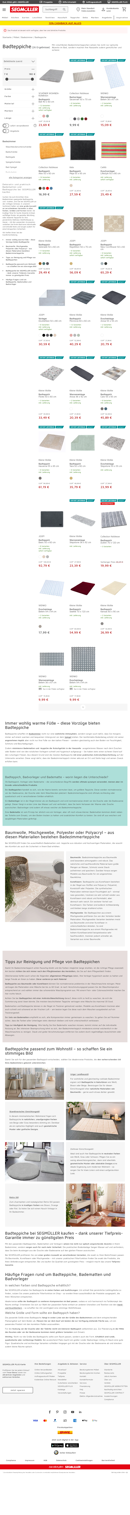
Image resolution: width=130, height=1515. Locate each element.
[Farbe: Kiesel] (102, 263)
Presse (82, 1393)
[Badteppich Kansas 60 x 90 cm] (114, 588)
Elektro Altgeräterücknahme (91, 1396)
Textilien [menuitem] (50, 17)
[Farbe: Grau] (43, 188)
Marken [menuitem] (95, 17)
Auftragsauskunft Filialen (45, 1376)
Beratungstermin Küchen (90, 1373)
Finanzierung (85, 1386)
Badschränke (11, 152)
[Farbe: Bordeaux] (85, 118)
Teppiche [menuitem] (75, 17)
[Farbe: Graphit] (105, 263)
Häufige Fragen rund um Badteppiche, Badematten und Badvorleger (18, 281)
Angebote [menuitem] (107, 17)
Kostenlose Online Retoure (45, 1379)
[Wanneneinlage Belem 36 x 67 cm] (52, 659)
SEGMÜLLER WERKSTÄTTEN (115, 1386)
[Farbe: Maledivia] (78, 335)
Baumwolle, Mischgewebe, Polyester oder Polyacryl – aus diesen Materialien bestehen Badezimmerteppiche (19, 249)
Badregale (10, 157)
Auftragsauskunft (93, 2)
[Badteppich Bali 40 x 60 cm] (52, 74)
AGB (45, 1460)
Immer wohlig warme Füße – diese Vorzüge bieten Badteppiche (20, 241)
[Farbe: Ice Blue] (43, 263)
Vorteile (107, 1383)
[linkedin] (80, 1412)
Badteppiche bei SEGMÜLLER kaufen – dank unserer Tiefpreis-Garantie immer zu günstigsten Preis (21, 273)
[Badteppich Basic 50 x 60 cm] (52, 516)
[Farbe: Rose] (43, 116)
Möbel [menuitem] (5, 17)
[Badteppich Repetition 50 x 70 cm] (83, 222)
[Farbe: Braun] (40, 188)
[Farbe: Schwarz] (43, 335)
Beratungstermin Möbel (89, 1370)
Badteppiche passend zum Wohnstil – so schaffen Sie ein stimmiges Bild (21, 265)
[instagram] (65, 1412)
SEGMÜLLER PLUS (119, 2)
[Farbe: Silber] (78, 118)
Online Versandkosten (43, 1370)
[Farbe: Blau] (51, 188)
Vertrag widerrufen (118, 1472)
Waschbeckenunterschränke (18, 147)
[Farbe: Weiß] (40, 116)
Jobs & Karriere (110, 1376)
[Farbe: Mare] (105, 408)
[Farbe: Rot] (47, 188)
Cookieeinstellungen (84, 1460)
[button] (35, 125)
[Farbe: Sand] (71, 185)
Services (83, 1383)
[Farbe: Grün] (82, 118)
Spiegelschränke (13, 162)
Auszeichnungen (110, 1396)
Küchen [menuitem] (15, 17)
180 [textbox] (31, 74)
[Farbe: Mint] (47, 116)
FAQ (81, 1389)
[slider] (7, 79)
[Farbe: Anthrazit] (74, 118)
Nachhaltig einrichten (113, 1389)
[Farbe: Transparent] (40, 626)
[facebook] (49, 1412)
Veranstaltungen (64, 1393)
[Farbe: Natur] (71, 263)
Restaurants (109, 1373)
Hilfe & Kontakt (69, 2)
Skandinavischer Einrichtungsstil (24, 1111)
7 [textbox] (4, 74)
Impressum (29, 1460)
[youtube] (72, 1412)
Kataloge (61, 1389)
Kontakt (83, 1376)
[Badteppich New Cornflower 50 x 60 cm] (114, 222)
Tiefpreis (61, 1376)
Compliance (109, 1399)
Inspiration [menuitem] (122, 17)
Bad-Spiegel (11, 167)
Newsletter (62, 1379)
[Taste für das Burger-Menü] (4, 9)
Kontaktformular (86, 1379)
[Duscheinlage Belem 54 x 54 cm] (52, 588)
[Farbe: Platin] (74, 335)
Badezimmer (9, 141)
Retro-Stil (14, 1197)
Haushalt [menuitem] (62, 17)
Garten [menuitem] (25, 17)
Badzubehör (11, 172)
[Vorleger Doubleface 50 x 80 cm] (52, 296)
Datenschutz (61, 1460)
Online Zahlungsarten (43, 1373)
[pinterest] (57, 1412)
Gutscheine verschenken (68, 1383)
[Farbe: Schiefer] (102, 623)
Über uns (108, 1379)
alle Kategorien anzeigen (20, 177)
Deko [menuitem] (85, 17)
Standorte (108, 1370)
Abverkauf (62, 1370)
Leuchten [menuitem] (37, 17)
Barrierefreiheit (108, 1460)
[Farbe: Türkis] (40, 263)
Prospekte (48, 2)
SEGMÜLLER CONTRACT (114, 1393)
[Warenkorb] (124, 9)
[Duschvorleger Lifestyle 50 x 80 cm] (114, 148)
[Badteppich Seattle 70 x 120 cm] (83, 588)
